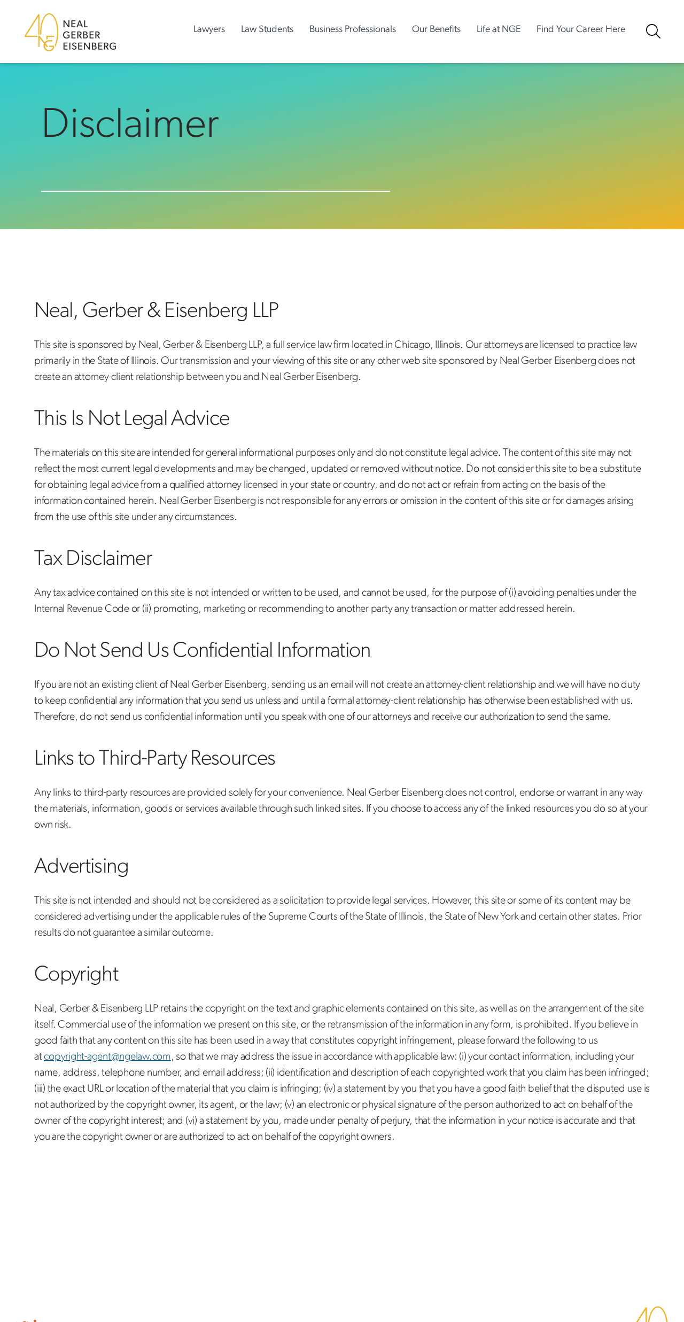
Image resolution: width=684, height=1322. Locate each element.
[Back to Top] (642, 1232)
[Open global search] (653, 31)
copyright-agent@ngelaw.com (107, 1057)
